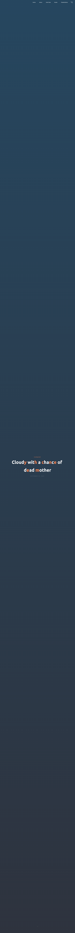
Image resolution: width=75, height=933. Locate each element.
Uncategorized (37, 456)
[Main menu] (72, 2)
